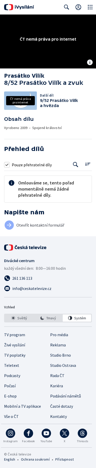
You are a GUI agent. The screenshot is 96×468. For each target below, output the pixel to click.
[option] (19, 318)
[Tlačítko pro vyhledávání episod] (75, 164)
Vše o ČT (11, 416)
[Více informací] (90, 62)
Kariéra (56, 385)
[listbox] (48, 318)
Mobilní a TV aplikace (22, 406)
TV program (14, 334)
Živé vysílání (14, 344)
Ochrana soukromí (35, 459)
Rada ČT (57, 375)
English (9, 459)
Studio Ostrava (63, 365)
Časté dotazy (61, 406)
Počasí (10, 385)
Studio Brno (60, 355)
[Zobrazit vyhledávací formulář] (66, 7)
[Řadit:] (87, 164)
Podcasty (12, 375)
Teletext (11, 365)
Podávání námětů (65, 396)
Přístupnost (64, 459)
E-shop (10, 396)
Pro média (59, 334)
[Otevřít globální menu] (90, 7)
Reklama (58, 344)
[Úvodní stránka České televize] (25, 247)
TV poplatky (14, 355)
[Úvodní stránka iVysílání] (19, 7)
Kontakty (58, 416)
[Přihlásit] (78, 7)
